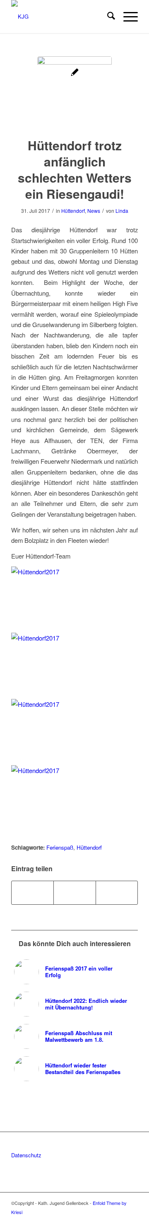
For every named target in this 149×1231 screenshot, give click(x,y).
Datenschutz (26, 1155)
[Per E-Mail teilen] (116, 892)
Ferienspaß (59, 847)
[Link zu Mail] (131, 1220)
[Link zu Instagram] (119, 1220)
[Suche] (107, 16)
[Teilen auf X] (32, 892)
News (93, 210)
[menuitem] (107, 16)
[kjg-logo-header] (62, 16)
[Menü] (126, 16)
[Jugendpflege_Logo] (74, 93)
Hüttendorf (73, 210)
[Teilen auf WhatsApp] (74, 892)
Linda (121, 210)
